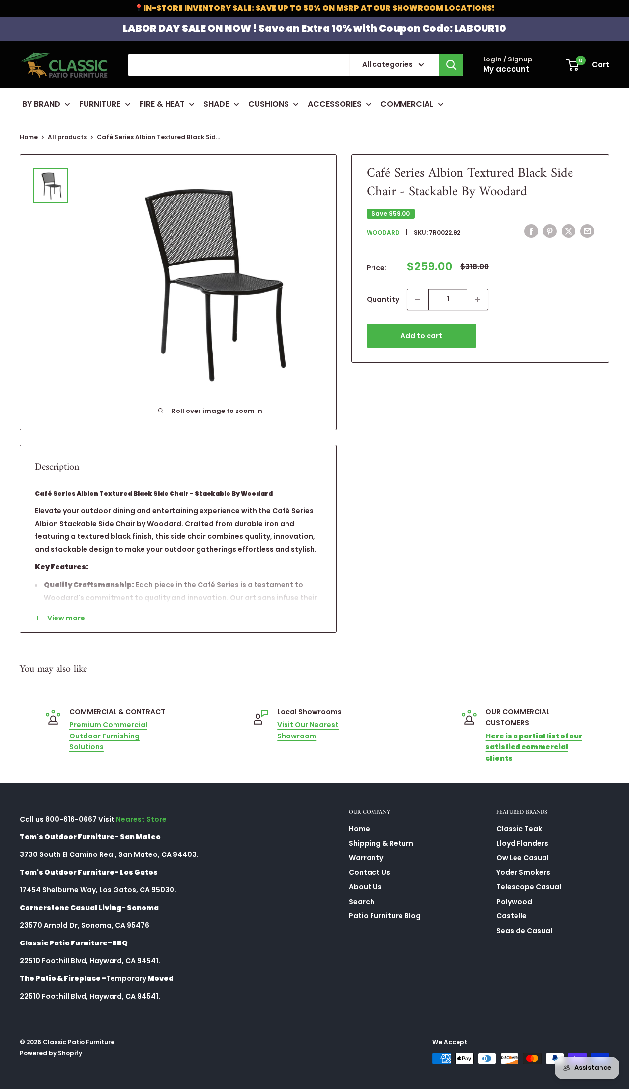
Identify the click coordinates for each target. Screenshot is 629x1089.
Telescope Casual (528, 887)
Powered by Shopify (51, 1053)
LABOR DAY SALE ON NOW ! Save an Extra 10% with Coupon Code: (314, 28)
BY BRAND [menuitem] (41, 104)
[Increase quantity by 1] (477, 299)
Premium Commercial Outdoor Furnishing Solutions (108, 736)
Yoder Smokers (523, 872)
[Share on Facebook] (531, 231)
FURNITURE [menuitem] (99, 104)
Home (29, 137)
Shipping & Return (381, 843)
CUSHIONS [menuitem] (268, 104)
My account (506, 69)
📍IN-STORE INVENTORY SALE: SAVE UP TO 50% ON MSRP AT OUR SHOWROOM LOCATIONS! (314, 8)
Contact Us (369, 872)
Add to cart (421, 336)
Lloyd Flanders (522, 843)
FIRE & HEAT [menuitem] (162, 104)
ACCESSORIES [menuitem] (335, 104)
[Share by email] (587, 231)
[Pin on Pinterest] (550, 231)
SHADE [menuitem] (216, 104)
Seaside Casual (524, 931)
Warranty (366, 858)
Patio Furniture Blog (385, 916)
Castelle (511, 916)
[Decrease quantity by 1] (417, 299)
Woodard (383, 232)
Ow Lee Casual (522, 858)
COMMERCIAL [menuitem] (406, 104)
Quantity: (384, 299)
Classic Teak (519, 829)
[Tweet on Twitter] (568, 231)
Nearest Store (140, 819)
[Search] (451, 65)
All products (67, 137)
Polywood (514, 902)
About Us (365, 887)
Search (361, 902)
